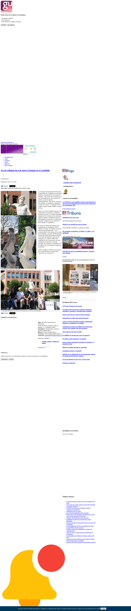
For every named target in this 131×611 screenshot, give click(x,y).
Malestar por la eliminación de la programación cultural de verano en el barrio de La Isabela (79, 355)
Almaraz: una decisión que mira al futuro (75, 224)
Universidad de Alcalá (69, 208)
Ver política (110, 608)
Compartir (5, 186)
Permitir (4, 25)
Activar (11, 359)
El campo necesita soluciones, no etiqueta (74, 339)
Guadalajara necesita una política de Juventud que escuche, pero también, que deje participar (77, 327)
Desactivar (4, 359)
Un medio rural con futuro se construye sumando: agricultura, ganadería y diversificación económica (77, 310)
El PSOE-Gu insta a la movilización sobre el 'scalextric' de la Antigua (78, 508)
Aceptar (103, 608)
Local (64, 256)
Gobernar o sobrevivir (69, 363)
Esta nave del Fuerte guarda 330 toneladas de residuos (81, 542)
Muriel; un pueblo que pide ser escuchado (75, 347)
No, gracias (11, 25)
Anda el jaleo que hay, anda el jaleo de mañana (76, 314)
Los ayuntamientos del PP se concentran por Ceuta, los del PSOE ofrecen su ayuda (80, 526)
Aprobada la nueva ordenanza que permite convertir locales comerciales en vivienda (80, 539)
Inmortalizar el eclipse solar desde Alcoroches (76, 318)
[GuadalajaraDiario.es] (7, 142)
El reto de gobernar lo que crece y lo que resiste (76, 359)
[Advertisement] (8, 55)
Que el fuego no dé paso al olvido (72, 332)
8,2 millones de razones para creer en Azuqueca (76, 335)
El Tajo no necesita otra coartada (72, 306)
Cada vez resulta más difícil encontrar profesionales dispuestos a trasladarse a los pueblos (77, 322)
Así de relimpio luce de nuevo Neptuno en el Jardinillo (25, 170)
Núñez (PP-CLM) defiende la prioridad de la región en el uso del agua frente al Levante (80, 515)
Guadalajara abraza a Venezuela (72, 351)
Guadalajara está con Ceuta (71, 217)
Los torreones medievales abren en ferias (77, 513)
